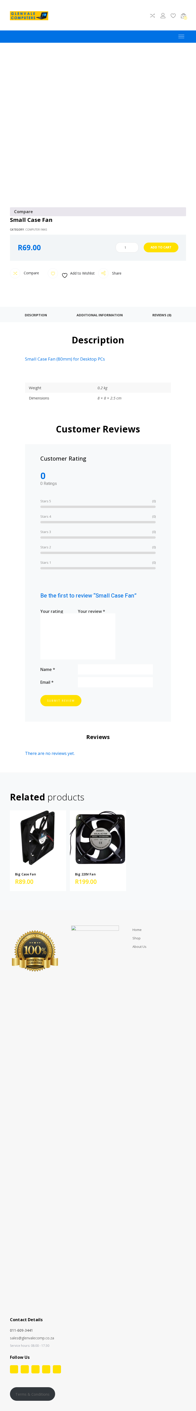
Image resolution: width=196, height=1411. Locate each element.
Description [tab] (36, 315)
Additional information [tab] (100, 315)
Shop (136, 938)
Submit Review (61, 700)
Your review (91, 611)
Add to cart (161, 247)
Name (47, 669)
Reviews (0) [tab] (161, 315)
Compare (31, 272)
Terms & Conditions (32, 1394)
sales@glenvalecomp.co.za (32, 1338)
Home (137, 930)
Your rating (51, 611)
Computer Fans (36, 229)
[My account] (163, 16)
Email (47, 681)
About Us (139, 947)
